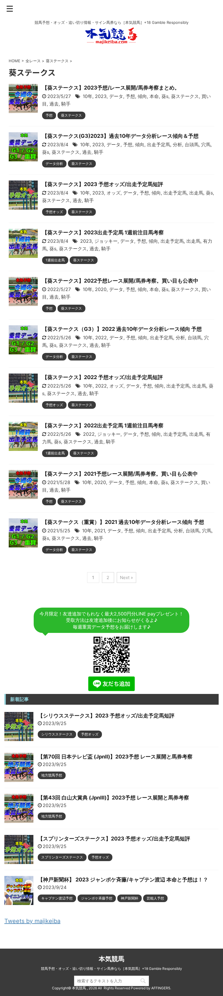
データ (116, 96)
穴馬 (206, 144)
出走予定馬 (158, 144)
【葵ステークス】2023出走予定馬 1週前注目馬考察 (103, 232)
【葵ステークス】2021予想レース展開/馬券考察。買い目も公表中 (120, 474)
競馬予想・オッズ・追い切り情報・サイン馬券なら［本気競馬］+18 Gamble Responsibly (111, 968)
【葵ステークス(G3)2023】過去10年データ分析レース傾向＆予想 (120, 136)
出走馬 (196, 193)
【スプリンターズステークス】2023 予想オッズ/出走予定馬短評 (114, 839)
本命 (154, 96)
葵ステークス (185, 96)
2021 (99, 530)
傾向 (142, 96)
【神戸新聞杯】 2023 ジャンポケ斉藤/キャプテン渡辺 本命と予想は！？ (123, 880)
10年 (87, 96)
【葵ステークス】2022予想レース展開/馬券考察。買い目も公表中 (120, 281)
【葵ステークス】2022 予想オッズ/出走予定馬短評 (102, 377)
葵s (164, 96)
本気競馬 (111, 959)
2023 (101, 96)
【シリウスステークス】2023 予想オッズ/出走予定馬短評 (106, 716)
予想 (130, 96)
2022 (101, 337)
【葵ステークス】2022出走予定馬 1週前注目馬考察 (102, 425)
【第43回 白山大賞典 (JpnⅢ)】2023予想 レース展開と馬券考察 (113, 798)
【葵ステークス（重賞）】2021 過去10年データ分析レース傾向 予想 (123, 522)
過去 (54, 104)
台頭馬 (192, 144)
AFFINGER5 (160, 988)
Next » (126, 577)
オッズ (114, 193)
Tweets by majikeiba (32, 921)
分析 (177, 144)
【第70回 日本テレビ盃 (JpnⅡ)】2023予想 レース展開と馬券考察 (115, 757)
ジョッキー (106, 241)
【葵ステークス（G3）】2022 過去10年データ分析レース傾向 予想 (122, 329)
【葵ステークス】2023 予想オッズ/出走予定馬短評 (102, 184)
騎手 (66, 104)
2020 (101, 289)
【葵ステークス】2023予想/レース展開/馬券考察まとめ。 (111, 88)
